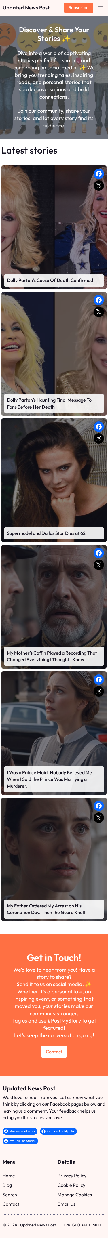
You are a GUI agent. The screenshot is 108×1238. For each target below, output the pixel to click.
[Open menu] (100, 7)
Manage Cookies (75, 1194)
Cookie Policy (71, 1185)
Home (9, 1175)
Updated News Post (26, 7)
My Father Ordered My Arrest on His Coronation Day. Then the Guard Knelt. (47, 909)
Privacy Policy (72, 1175)
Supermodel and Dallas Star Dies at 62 (46, 533)
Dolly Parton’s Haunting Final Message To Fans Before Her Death (49, 403)
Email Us (66, 1204)
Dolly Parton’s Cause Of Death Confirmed (50, 280)
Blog (7, 1185)
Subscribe (79, 7)
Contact (54, 1051)
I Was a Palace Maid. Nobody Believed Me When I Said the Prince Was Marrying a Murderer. (49, 779)
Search (10, 1194)
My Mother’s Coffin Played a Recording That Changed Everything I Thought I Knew (52, 656)
